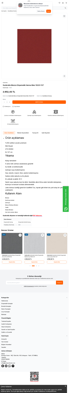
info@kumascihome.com (8, 363)
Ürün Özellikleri (9, 133)
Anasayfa (4, 339)
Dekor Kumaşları (5, 309)
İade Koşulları (46, 133)
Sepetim (3, 347)
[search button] (65, 8)
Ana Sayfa (3, 11)
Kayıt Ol (59, 282)
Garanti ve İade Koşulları (8, 329)
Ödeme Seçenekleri (23, 133)
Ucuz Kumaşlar (5, 311)
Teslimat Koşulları (6, 321)
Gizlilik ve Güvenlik (6, 332)
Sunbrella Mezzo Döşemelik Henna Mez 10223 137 (21, 96)
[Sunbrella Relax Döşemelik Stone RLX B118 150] (11, 243)
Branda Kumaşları (6, 306)
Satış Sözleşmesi (6, 326)
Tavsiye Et (35, 133)
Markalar (3, 314)
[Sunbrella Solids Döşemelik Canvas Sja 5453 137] (56, 243)
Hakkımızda (4, 300)
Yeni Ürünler (4, 342)
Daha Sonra (40, 11)
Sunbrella (4, 255)
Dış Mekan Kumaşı (12, 11)
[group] (34, 46)
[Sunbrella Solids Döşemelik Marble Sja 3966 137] (34, 243)
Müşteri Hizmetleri (6, 344)
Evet (48, 11)
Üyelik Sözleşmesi (6, 324)
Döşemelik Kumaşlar (7, 303)
